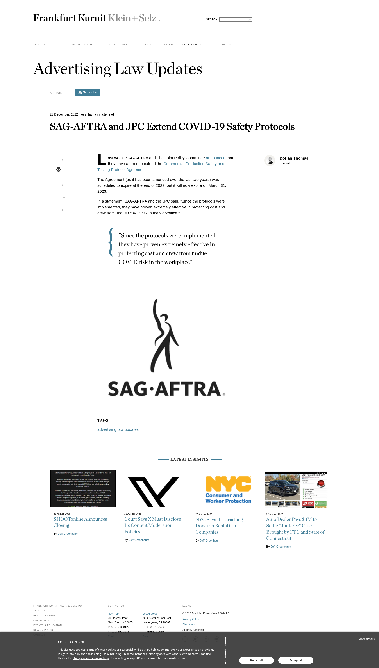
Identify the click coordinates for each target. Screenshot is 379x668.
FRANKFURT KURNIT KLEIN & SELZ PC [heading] (57, 606)
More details (366, 639)
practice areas (82, 45)
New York (113, 613)
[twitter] (58, 183)
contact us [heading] (116, 606)
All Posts (57, 92)
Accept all (296, 660)
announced (215, 158)
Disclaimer (188, 624)
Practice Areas (44, 616)
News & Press (192, 45)
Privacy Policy (190, 619)
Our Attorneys (118, 45)
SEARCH (211, 19)
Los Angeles (150, 613)
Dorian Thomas (294, 158)
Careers (226, 45)
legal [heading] (186, 606)
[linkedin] (58, 195)
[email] (58, 170)
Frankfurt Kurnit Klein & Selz (97, 16)
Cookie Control (71, 642)
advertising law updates (118, 429)
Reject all (256, 660)
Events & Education (159, 45)
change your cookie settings (91, 658)
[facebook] (58, 208)
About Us (39, 45)
